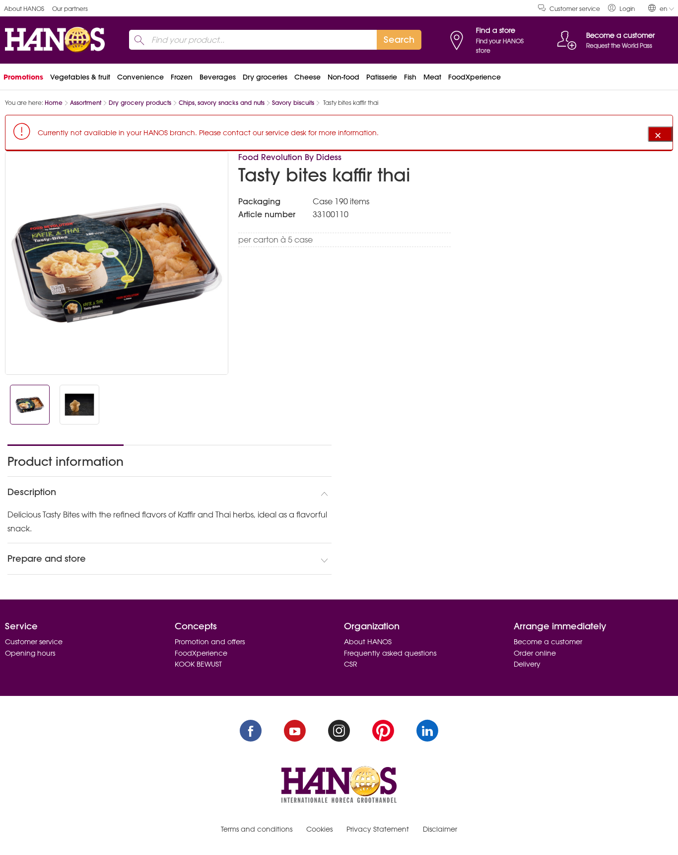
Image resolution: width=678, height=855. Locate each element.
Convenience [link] (140, 77)
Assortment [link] (85, 102)
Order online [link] (535, 653)
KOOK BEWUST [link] (198, 664)
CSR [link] (350, 664)
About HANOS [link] (24, 8)
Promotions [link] (23, 77)
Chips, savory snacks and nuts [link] (222, 102)
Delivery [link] (527, 664)
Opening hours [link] (30, 653)
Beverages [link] (218, 77)
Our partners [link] (70, 8)
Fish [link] (410, 77)
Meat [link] (432, 77)
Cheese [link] (307, 77)
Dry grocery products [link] (140, 102)
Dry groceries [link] (265, 77)
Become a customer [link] (548, 642)
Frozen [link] (182, 77)
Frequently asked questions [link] (390, 653)
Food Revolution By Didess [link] (289, 157)
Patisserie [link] (381, 77)
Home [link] (54, 102)
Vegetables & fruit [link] (80, 77)
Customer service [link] (574, 8)
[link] (621, 8)
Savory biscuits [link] (293, 102)
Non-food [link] (343, 77)
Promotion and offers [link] (210, 642)
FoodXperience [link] (474, 77)
